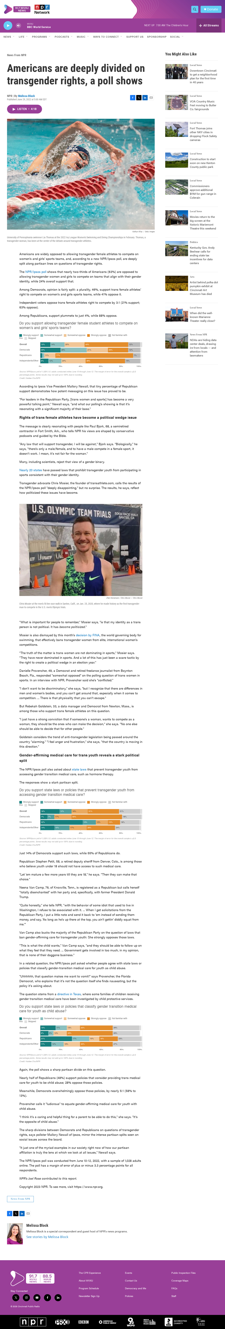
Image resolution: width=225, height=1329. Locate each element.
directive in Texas (69, 994)
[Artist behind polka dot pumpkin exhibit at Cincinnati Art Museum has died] (176, 283)
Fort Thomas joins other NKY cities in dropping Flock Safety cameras (203, 134)
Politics (194, 242)
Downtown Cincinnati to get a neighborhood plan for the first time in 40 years (203, 76)
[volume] (18, 26)
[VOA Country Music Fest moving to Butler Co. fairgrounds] (176, 102)
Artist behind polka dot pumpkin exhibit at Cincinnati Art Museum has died (204, 288)
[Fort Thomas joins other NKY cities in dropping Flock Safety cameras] (176, 129)
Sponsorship (157, 36)
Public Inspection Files (183, 1272)
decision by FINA (88, 635)
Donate (212, 9)
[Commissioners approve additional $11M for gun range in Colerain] (176, 187)
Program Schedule (89, 1288)
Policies (129, 1296)
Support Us (135, 36)
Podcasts (62, 36)
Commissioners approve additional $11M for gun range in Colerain (203, 192)
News (7, 36)
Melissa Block (26, 96)
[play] (8, 26)
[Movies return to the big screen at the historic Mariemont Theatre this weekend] (176, 217)
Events (128, 1272)
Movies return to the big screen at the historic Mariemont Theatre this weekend (203, 222)
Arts (192, 277)
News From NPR (16, 55)
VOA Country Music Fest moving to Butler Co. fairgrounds (203, 105)
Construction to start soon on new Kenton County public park (203, 163)
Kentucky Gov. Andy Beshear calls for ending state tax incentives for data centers (202, 255)
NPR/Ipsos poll (35, 271)
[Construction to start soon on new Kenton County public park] (176, 160)
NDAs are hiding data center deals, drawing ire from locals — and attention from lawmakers (203, 347)
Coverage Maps (179, 1280)
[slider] (24, 25)
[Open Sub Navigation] (13, 36)
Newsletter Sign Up (89, 1296)
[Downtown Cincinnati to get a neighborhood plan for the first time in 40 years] (176, 71)
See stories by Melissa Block (47, 1237)
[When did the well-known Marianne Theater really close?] (176, 314)
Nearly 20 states (30, 470)
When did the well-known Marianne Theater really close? (202, 317)
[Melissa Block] (15, 1233)
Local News (196, 65)
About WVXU (86, 1280)
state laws (79, 769)
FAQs (174, 1288)
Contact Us (131, 1280)
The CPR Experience (90, 1272)
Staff (173, 1296)
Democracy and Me (135, 1288)
